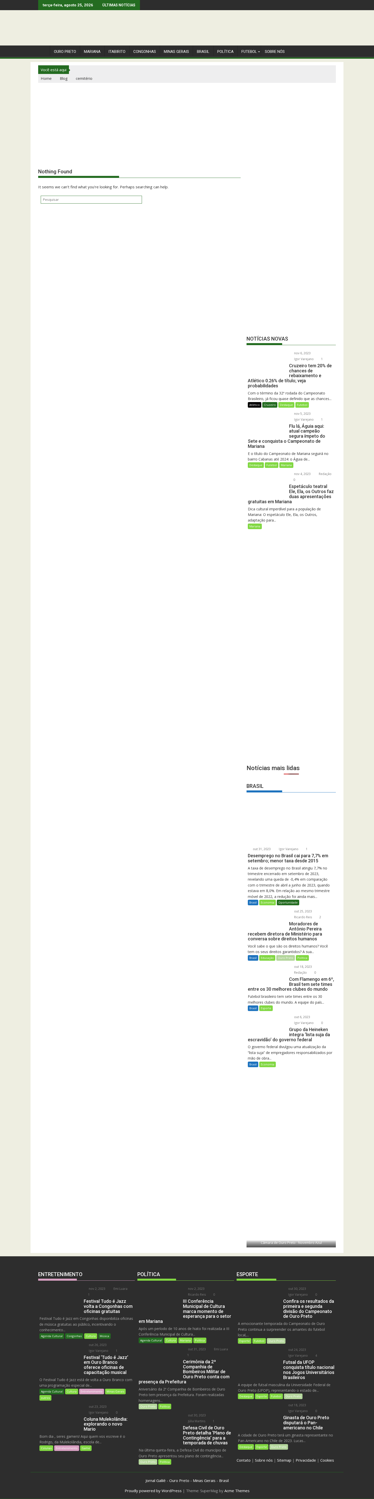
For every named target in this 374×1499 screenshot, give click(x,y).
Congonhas (144, 51)
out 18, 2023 (302, 967)
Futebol (249, 51)
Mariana (286, 465)
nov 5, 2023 (302, 413)
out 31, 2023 (261, 849)
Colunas (46, 1448)
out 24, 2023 (296, 1350)
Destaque (286, 405)
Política (225, 51)
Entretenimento (92, 1391)
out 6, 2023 (301, 1017)
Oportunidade (288, 902)
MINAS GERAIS (176, 51)
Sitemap (284, 1460)
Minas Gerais (115, 1391)
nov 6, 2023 (302, 353)
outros (45, 1398)
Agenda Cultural (52, 1336)
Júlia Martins (196, 1421)
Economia (267, 902)
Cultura (91, 1336)
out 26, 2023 (97, 1345)
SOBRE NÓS (275, 51)
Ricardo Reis (302, 917)
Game (86, 1448)
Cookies (327, 1460)
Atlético (254, 405)
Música (104, 1336)
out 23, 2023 (97, 1406)
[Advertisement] (187, 121)
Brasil (253, 902)
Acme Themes (237, 1490)
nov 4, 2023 (302, 474)
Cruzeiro (270, 405)
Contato (244, 1460)
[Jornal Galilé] (43, 50)
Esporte (266, 1008)
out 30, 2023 (196, 1415)
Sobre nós (264, 1460)
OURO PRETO (65, 51)
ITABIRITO (116, 51)
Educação (267, 958)
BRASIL (203, 51)
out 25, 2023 (302, 911)
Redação (325, 474)
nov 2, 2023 (96, 1289)
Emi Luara (120, 1289)
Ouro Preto (285, 958)
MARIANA (92, 51)
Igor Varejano (303, 359)
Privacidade (306, 1460)
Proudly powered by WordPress (153, 1490)
